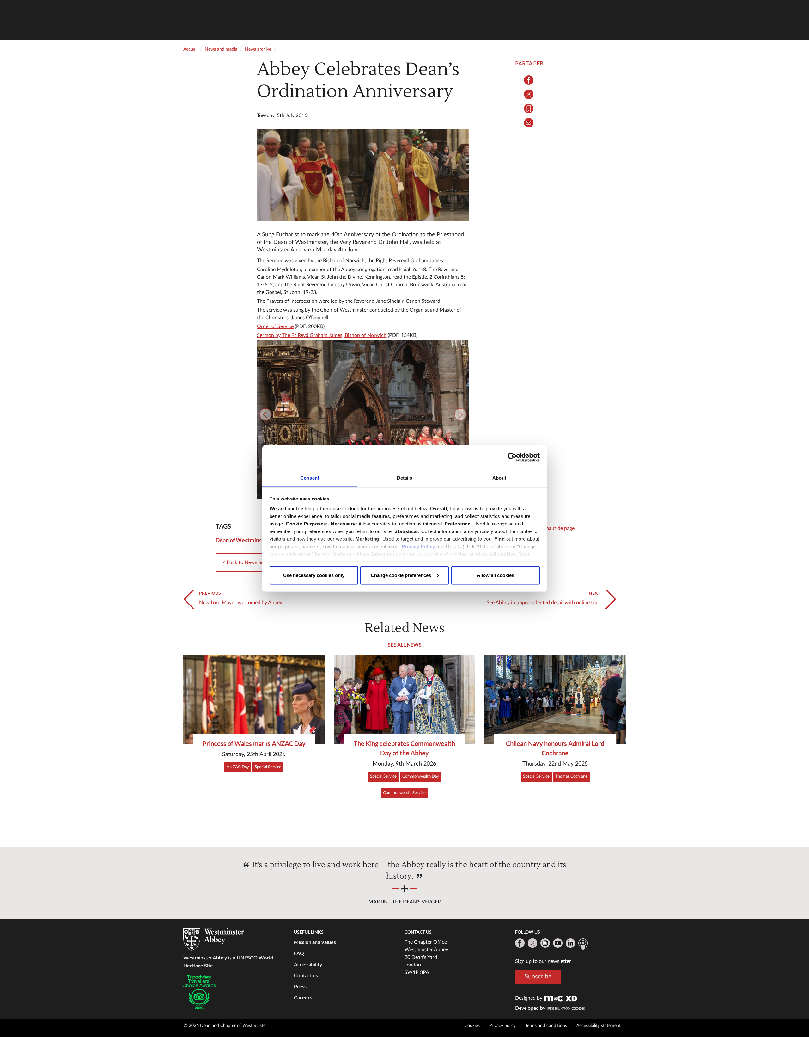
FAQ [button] (299, 953)
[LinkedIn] (570, 943)
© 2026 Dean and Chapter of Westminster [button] (225, 1025)
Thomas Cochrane (571, 776)
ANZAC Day (238, 767)
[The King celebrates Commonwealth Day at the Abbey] (404, 699)
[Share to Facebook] (529, 80)
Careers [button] (303, 997)
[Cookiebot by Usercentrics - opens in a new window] (512, 457)
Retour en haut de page (549, 528)
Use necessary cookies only (313, 575)
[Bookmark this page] (529, 108)
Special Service (268, 767)
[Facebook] (520, 943)
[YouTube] (558, 943)
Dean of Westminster (242, 540)
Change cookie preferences (401, 575)
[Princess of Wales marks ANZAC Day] (254, 699)
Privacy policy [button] (502, 1025)
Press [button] (300, 986)
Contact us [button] (306, 975)
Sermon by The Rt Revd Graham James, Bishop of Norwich (321, 335)
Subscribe (538, 976)
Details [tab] (404, 478)
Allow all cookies (495, 575)
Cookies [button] (472, 1025)
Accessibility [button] (308, 964)
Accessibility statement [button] (598, 1025)
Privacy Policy (418, 546)
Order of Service (275, 326)
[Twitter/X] (532, 943)
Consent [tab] (309, 478)
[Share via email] (529, 122)
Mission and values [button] (315, 942)
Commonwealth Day (420, 776)
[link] (561, 998)
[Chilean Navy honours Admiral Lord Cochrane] (555, 699)
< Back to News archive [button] (248, 562)
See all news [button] (405, 645)
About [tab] (499, 478)
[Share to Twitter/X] (529, 94)
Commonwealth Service (404, 793)
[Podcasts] (583, 944)
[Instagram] (545, 943)
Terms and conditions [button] (546, 1025)
